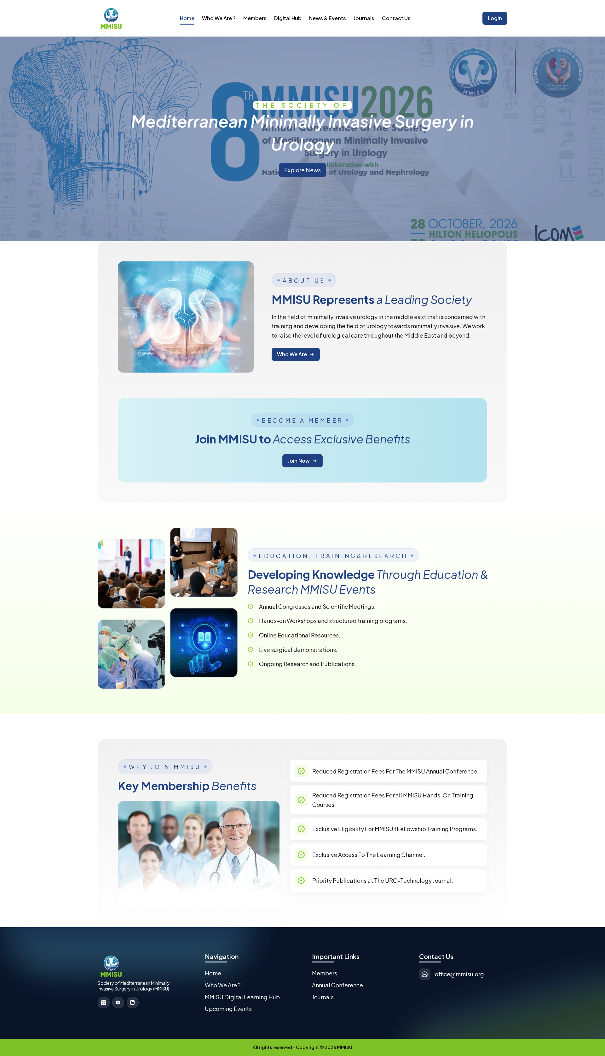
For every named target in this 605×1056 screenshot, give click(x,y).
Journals (364, 18)
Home (187, 18)
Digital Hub (288, 18)
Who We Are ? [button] (219, 18)
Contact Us (396, 18)
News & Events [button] (327, 18)
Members (255, 18)
